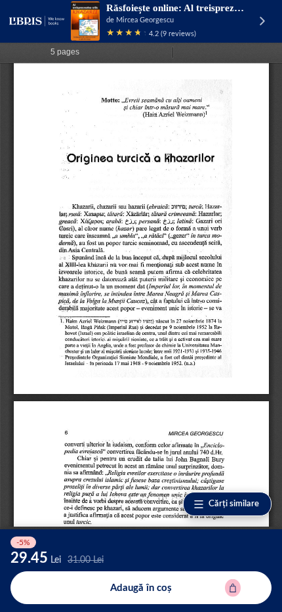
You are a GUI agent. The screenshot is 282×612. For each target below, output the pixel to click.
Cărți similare (234, 504)
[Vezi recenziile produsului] (126, 34)
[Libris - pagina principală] (36, 21)
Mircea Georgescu (145, 20)
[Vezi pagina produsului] (85, 21)
